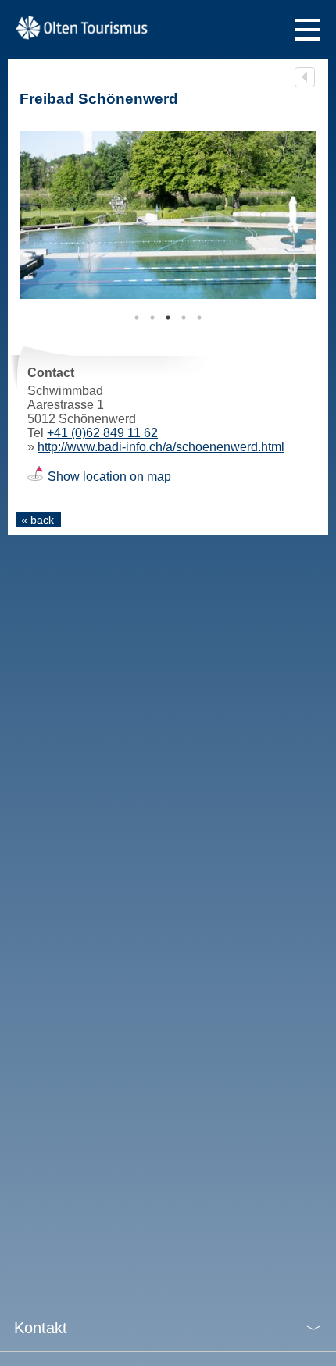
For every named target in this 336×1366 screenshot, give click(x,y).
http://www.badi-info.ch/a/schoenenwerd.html (161, 447)
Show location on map (109, 476)
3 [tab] (168, 317)
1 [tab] (137, 317)
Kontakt (40, 1327)
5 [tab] (199, 317)
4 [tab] (183, 317)
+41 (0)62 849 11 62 (102, 432)
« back (37, 520)
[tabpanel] (168, 215)
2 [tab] (152, 317)
